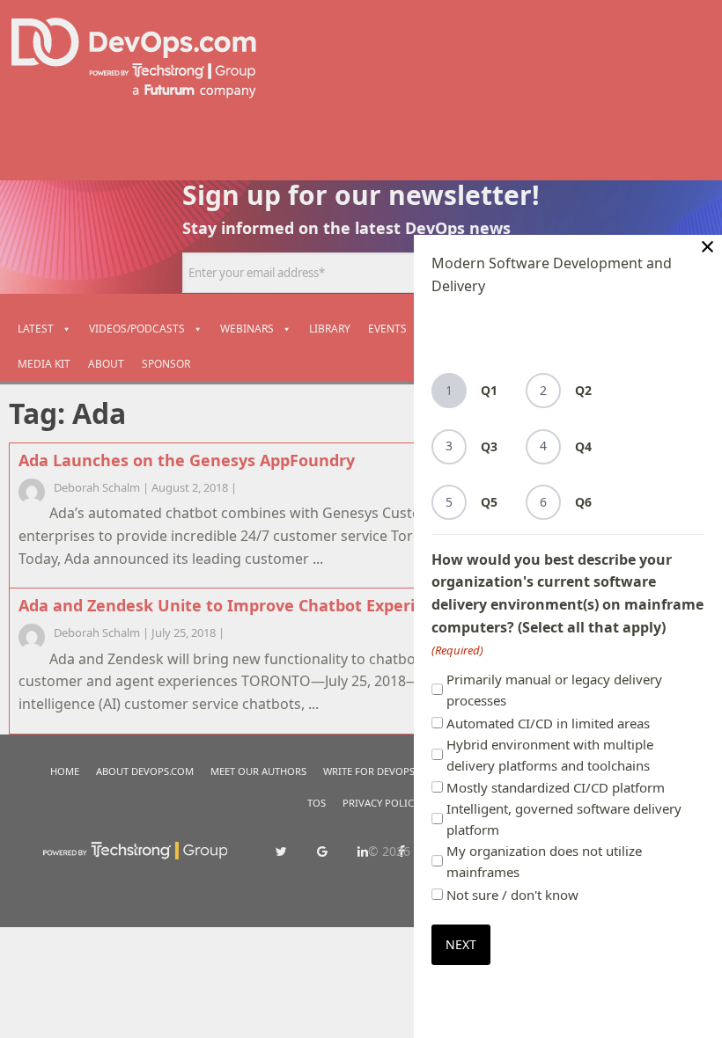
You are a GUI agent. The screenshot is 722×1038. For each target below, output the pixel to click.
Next (461, 944)
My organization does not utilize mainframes (544, 861)
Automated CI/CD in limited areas (548, 723)
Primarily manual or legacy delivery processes (554, 689)
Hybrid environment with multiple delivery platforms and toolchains (549, 754)
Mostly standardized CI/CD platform (555, 787)
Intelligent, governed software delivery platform (563, 819)
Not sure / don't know (512, 894)
